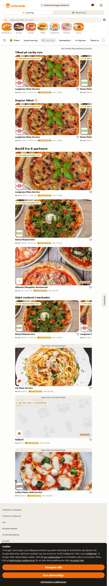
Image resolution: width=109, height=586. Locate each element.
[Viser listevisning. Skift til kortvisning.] (104, 20)
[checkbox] (7, 28)
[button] (13, 5)
